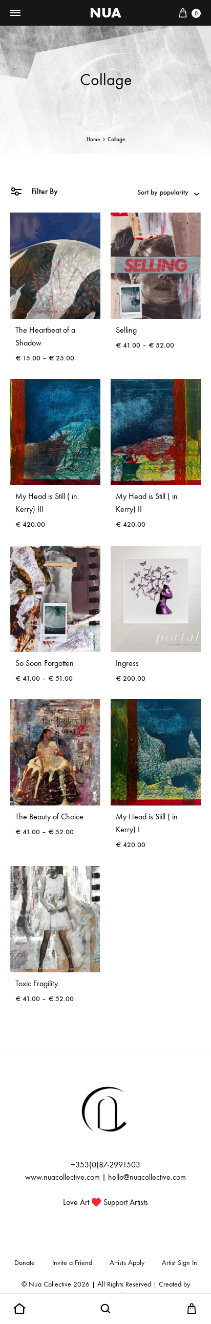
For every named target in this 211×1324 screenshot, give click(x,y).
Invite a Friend (72, 1262)
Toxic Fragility (36, 983)
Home (93, 139)
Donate (24, 1262)
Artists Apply (127, 1262)
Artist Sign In (179, 1262)
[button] (19, 1309)
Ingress (127, 663)
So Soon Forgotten (44, 663)
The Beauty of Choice (49, 816)
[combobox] (169, 192)
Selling (126, 330)
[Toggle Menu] (15, 13)
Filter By (43, 191)
